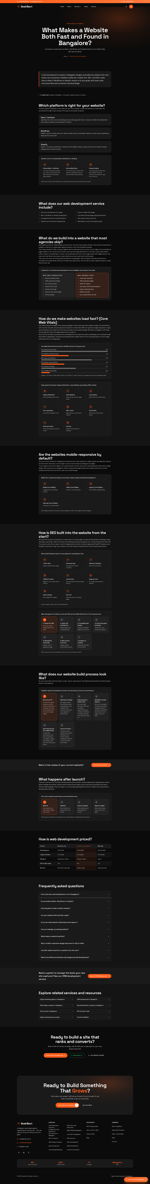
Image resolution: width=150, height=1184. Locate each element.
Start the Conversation (66, 1105)
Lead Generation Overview (54, 1126)
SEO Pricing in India (92, 1126)
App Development (54, 1146)
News (86, 6)
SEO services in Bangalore (48, 1011)
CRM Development (72, 1146)
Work (113, 1138)
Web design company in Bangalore (51, 1005)
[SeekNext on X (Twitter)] (19, 1152)
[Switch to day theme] (126, 6)
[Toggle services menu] (80, 6)
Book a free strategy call (54, 1055)
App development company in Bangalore (90, 1005)
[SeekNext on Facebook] (29, 1152)
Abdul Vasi (45, 95)
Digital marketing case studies (50, 1017)
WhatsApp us (77, 1055)
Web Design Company (55, 1142)
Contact (93, 6)
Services (77, 6)
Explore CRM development (98, 976)
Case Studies (91, 1134)
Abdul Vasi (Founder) (118, 1130)
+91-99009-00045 (97, 1055)
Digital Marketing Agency (74, 1130)
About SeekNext (117, 1126)
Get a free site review (100, 765)
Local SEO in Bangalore (74, 1134)
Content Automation (73, 1150)
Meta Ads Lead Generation (71, 1126)
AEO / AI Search (53, 1138)
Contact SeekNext (83, 1017)
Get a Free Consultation (137, 1179)
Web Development (72, 1142)
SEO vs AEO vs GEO (93, 1130)
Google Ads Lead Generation (54, 1130)
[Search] (131, 6)
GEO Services (71, 1138)
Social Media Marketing (55, 1150)
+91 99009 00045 (25, 1143)
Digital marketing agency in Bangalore (52, 999)
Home (62, 6)
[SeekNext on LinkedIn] (24, 1152)
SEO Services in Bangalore (53, 1134)
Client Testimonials (117, 1134)
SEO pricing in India (83, 1011)
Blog (88, 1138)
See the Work (87, 1105)
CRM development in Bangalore (87, 999)
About (69, 6)
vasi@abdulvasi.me (25, 1139)
